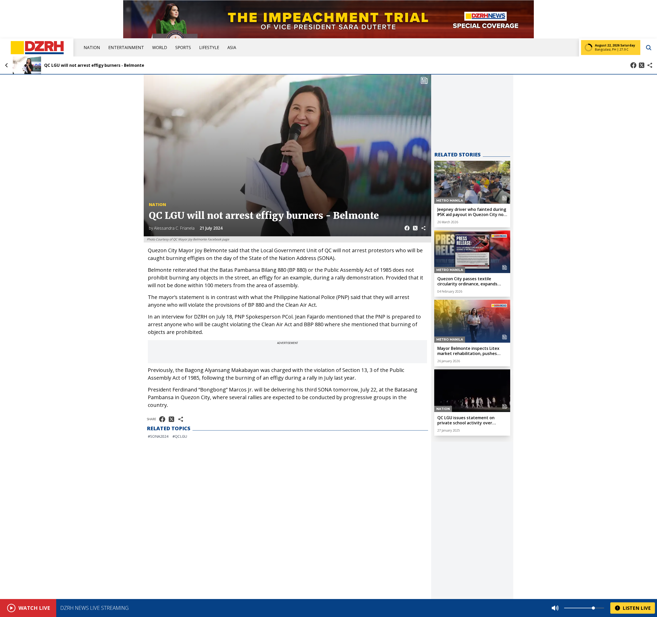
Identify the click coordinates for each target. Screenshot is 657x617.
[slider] (593, 608)
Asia (231, 47)
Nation (92, 47)
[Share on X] (642, 65)
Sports (183, 47)
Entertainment (126, 47)
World (159, 47)
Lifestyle (209, 47)
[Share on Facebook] (633, 65)
